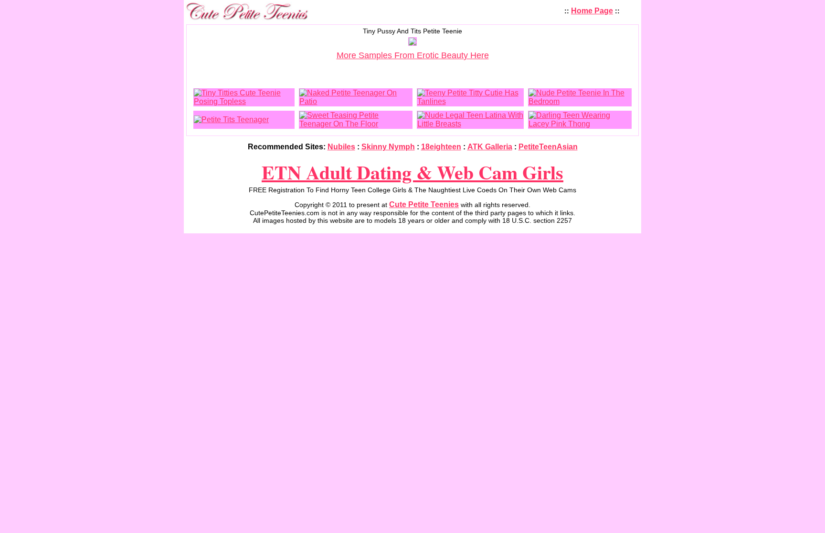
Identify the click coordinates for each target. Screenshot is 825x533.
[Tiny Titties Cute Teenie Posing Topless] (244, 101)
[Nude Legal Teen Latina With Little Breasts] (470, 124)
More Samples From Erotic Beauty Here (413, 55)
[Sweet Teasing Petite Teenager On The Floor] (355, 124)
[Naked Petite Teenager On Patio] (355, 101)
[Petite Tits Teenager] (231, 119)
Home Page (592, 11)
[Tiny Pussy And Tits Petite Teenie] (412, 43)
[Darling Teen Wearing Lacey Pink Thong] (580, 124)
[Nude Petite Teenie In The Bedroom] (580, 101)
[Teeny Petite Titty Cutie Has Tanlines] (470, 101)
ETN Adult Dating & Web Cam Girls (412, 172)
